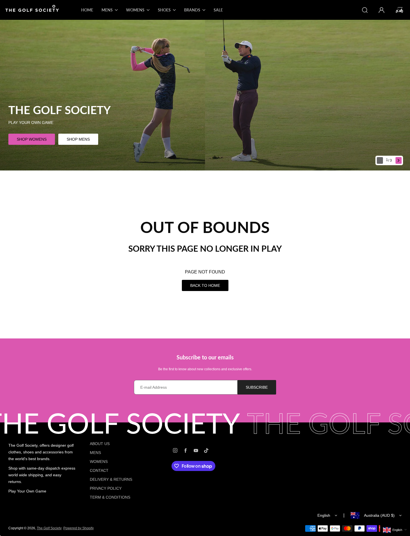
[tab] (389, 160)
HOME (87, 10)
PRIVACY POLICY (106, 488)
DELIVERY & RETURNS (111, 479)
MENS (95, 452)
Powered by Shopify (78, 528)
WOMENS (99, 461)
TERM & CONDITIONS (110, 497)
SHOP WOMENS (32, 139)
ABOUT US (100, 443)
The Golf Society (49, 528)
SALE (218, 10)
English (323, 515)
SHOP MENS (78, 139)
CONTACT (99, 470)
